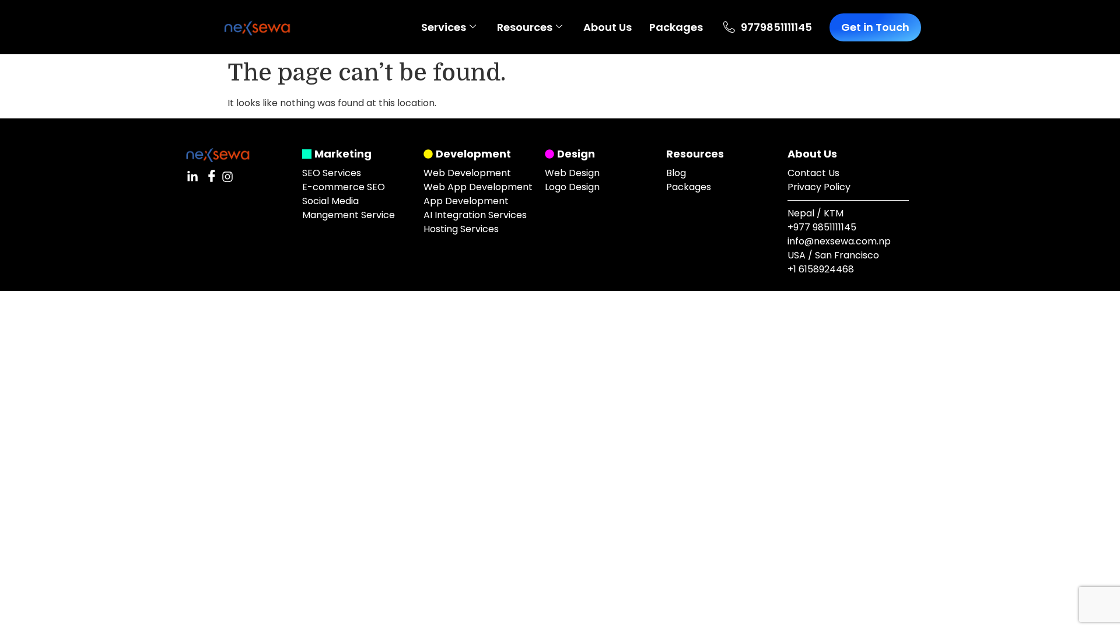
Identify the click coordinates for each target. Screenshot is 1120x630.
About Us (607, 27)
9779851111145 (776, 27)
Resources (524, 27)
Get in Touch (875, 27)
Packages (676, 27)
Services (443, 27)
